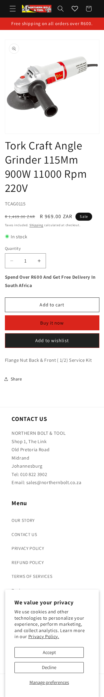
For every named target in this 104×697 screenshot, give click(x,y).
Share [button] (16, 379)
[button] (13, 9)
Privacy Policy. (43, 636)
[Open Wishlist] (75, 9)
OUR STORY (23, 520)
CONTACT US (24, 534)
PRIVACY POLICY (28, 548)
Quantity (13, 248)
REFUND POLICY (28, 562)
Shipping (36, 225)
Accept (49, 652)
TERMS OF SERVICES (32, 576)
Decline (49, 667)
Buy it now (52, 323)
